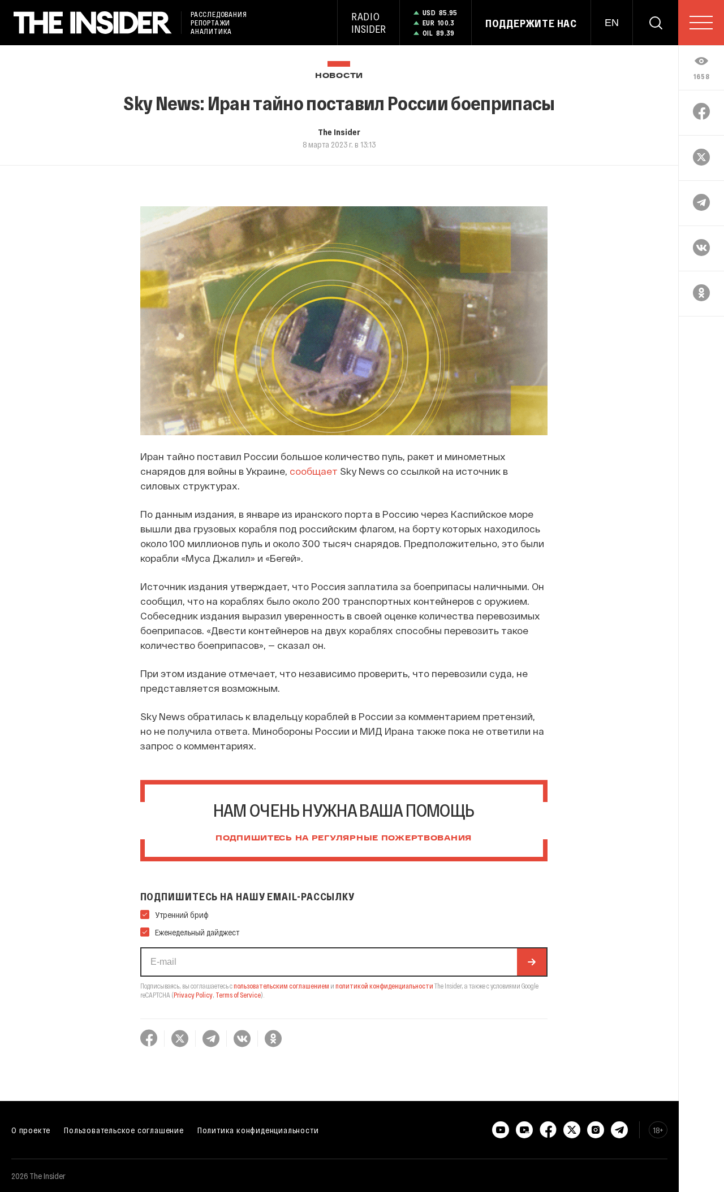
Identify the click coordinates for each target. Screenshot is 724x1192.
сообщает (314, 470)
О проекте (30, 1130)
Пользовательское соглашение (124, 1130)
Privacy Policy (193, 995)
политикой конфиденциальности (384, 986)
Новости (339, 76)
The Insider (339, 132)
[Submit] (531, 962)
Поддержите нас (531, 23)
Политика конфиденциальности (258, 1130)
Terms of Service (238, 995)
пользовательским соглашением (281, 986)
